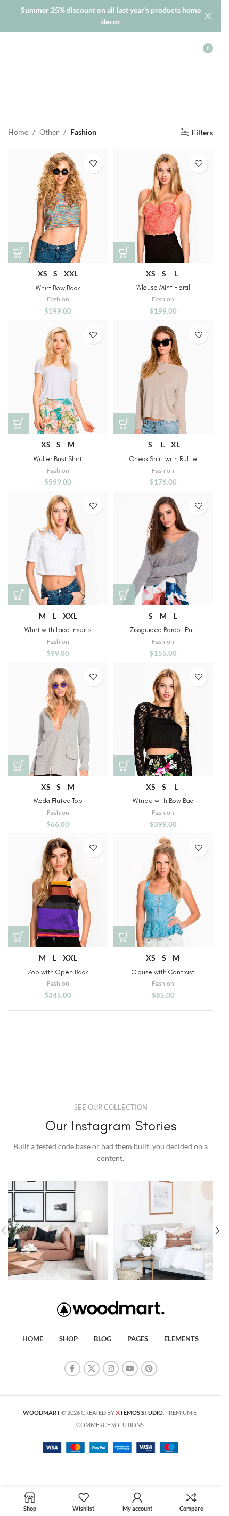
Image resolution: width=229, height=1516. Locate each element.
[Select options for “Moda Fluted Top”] (18, 765)
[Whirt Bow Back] (58, 206)
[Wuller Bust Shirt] (58, 377)
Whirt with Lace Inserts (57, 630)
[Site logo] (111, 47)
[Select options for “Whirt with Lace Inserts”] (18, 594)
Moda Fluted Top (58, 801)
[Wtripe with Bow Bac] (163, 719)
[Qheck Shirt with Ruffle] (163, 377)
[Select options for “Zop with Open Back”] (18, 936)
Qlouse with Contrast (163, 972)
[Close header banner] (207, 16)
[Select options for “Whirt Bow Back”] (18, 252)
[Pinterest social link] (149, 1368)
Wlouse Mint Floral (163, 287)
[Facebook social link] (72, 1368)
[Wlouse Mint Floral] (163, 206)
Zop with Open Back (58, 972)
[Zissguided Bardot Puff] (163, 548)
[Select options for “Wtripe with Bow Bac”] (124, 765)
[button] (217, 1230)
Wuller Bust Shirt (58, 459)
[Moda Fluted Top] (58, 719)
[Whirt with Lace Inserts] (58, 548)
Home (18, 131)
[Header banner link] (110, 16)
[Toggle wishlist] (93, 163)
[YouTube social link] (130, 1368)
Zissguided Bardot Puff (163, 630)
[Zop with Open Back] (58, 890)
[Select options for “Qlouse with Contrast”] (124, 936)
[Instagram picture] (58, 1231)
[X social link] (92, 1368)
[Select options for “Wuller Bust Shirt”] (18, 423)
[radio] (42, 273)
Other (49, 131)
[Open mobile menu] (13, 48)
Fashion (58, 299)
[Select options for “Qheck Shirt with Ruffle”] (124, 423)
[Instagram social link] (111, 1368)
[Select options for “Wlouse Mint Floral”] (124, 252)
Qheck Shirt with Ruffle (163, 459)
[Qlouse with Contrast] (163, 890)
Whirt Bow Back (58, 288)
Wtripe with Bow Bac (163, 801)
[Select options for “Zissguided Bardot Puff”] (124, 594)
